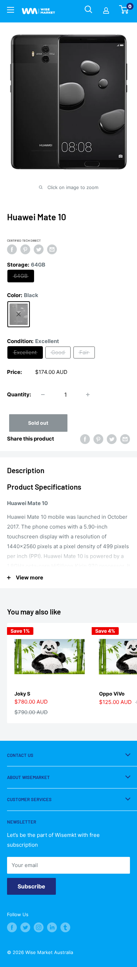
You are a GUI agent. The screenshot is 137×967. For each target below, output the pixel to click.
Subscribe (31, 886)
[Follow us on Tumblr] (65, 927)
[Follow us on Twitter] (25, 927)
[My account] (106, 11)
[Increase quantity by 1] (87, 394)
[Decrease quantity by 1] (42, 394)
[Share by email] (52, 249)
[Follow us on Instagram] (39, 927)
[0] (124, 11)
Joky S (22, 694)
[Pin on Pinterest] (25, 249)
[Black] (18, 314)
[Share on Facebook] (12, 249)
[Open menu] (10, 11)
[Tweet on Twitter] (39, 249)
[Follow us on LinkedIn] (52, 927)
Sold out (38, 423)
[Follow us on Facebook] (12, 927)
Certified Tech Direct (24, 240)
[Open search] (88, 9)
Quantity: (19, 394)
